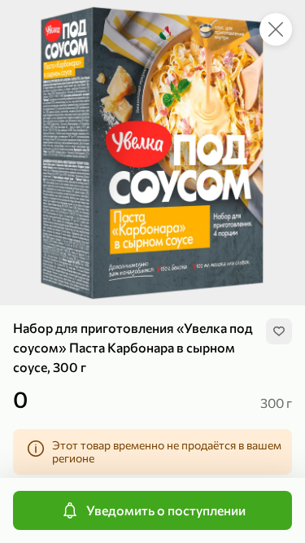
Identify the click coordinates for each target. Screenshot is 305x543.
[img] (279, 331)
